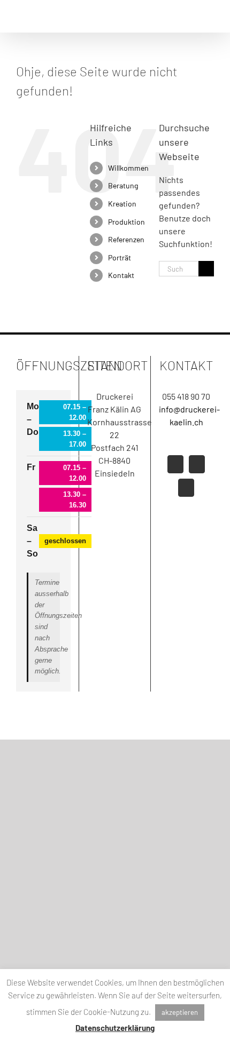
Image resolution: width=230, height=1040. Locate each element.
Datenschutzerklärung (115, 1028)
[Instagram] (197, 464)
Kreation (122, 203)
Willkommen (128, 167)
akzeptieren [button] (180, 1012)
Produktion (126, 221)
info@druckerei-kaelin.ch (186, 415)
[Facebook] (175, 464)
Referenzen (126, 239)
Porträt (119, 257)
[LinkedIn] (186, 488)
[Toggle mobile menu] (209, 16)
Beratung (123, 185)
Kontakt (121, 275)
